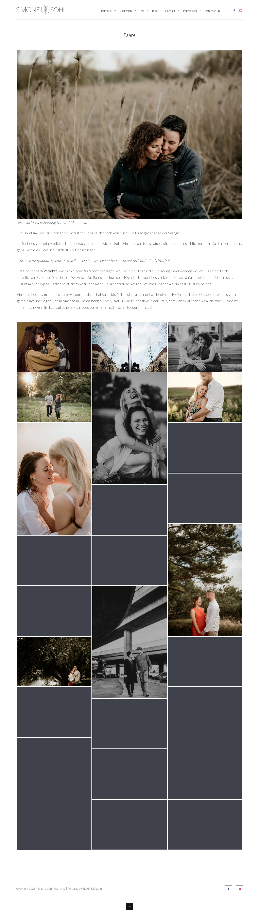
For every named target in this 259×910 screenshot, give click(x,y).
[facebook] (234, 9)
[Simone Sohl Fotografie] (41, 11)
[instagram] (240, 9)
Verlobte (51, 271)
